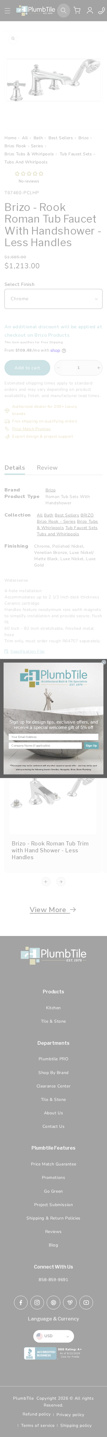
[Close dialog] (104, 662)
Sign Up (91, 745)
